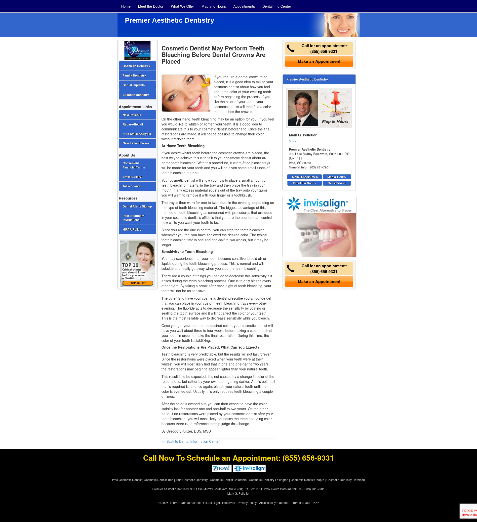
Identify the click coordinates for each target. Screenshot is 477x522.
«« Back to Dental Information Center (190, 441)
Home (126, 6)
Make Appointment (305, 177)
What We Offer (182, 6)
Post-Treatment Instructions (133, 218)
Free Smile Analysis (137, 134)
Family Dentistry (134, 75)
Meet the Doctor (150, 6)
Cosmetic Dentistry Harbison (345, 480)
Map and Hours (213, 6)
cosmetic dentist (214, 298)
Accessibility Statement (274, 502)
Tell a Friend (336, 183)
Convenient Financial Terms (134, 165)
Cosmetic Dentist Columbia (228, 480)
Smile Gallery (132, 177)
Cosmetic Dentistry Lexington (268, 480)
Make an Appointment (319, 61)
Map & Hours (336, 177)
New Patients (132, 115)
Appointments (244, 6)
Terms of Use (301, 502)
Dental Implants (134, 85)
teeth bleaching (204, 119)
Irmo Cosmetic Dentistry (192, 480)
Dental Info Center (276, 6)
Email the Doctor (305, 183)
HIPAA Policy (132, 229)
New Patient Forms (136, 143)
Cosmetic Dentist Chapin (307, 480)
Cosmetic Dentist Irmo (158, 480)
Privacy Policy (247, 502)
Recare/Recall (133, 124)
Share (292, 141)
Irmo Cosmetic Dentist (127, 480)
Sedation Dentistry (136, 95)
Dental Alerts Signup (137, 206)
